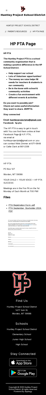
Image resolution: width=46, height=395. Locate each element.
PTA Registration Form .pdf (22, 205)
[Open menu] (6, 10)
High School (22, 344)
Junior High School (21, 339)
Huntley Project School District (23, 25)
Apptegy (28, 391)
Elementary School (22, 334)
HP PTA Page (38, 31)
